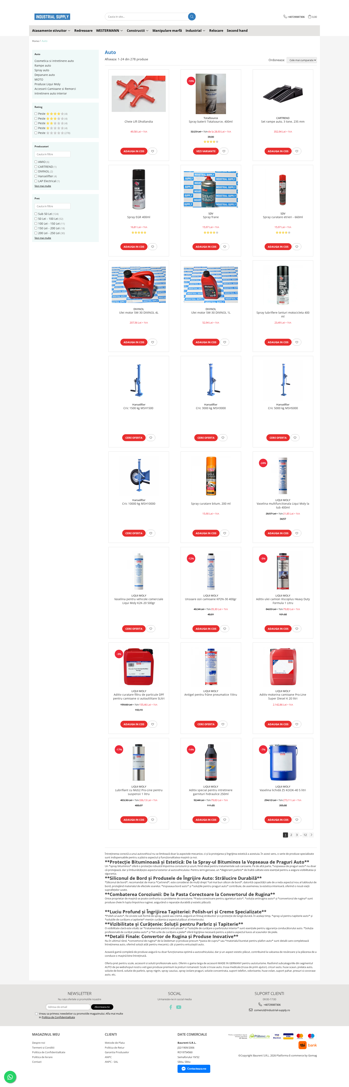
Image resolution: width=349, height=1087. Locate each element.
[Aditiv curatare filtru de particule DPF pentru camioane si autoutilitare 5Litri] (139, 667)
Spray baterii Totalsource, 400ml (211, 121)
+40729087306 (272, 1004)
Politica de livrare (42, 1057)
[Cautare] (192, 16)
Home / (36, 41)
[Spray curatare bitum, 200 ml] (211, 476)
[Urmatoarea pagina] (311, 835)
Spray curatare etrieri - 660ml (283, 217)
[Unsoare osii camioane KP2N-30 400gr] (211, 571)
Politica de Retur (114, 1047)
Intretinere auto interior (51, 93)
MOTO (39, 79)
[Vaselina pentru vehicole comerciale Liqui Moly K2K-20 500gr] (139, 571)
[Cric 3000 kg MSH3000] (211, 380)
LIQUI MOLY (282, 500)
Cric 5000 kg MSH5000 (283, 408)
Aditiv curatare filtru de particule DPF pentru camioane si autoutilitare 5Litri (139, 696)
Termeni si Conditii (43, 1047)
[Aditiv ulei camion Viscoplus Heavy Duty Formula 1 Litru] (283, 571)
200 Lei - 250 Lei (49, 233)
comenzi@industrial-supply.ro (271, 1010)
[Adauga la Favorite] (152, 151)
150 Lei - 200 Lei (49, 228)
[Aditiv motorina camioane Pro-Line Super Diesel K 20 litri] (283, 667)
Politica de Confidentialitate (58, 1017)
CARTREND (45, 167)
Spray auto (42, 70)
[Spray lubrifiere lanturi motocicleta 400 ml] (283, 285)
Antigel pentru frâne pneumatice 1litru (210, 694)
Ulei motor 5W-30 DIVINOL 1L (210, 312)
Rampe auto (43, 65)
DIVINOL (43, 171)
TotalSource (211, 118)
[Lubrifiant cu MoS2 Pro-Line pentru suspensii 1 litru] (139, 762)
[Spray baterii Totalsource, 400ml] (211, 94)
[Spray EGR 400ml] (139, 189)
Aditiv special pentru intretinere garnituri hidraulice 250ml (210, 792)
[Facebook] (170, 1007)
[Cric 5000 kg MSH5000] (283, 380)
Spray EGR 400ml (138, 217)
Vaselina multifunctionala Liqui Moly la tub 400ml (283, 505)
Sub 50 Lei (45, 214)
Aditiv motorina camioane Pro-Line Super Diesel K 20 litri (283, 696)
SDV (210, 213)
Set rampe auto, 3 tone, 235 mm (283, 121)
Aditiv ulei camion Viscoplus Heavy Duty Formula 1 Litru (283, 601)
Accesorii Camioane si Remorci (55, 89)
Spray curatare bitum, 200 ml (211, 503)
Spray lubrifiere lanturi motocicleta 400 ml (282, 314)
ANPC (108, 1057)
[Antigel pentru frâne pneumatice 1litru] (211, 667)
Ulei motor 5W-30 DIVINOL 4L (138, 312)
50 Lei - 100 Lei (48, 219)
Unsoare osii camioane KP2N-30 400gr (211, 599)
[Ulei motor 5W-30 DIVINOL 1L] (211, 285)
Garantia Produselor (117, 1052)
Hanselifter (45, 176)
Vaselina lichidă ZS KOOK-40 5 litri (283, 790)
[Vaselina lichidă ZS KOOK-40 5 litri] (283, 762)
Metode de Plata (115, 1043)
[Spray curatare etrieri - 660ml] (283, 189)
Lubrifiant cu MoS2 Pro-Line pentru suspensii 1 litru (139, 792)
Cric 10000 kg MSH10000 (138, 503)
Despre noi (38, 1043)
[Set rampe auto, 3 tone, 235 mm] (283, 94)
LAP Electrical (47, 181)
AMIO (42, 162)
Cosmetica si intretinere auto (54, 61)
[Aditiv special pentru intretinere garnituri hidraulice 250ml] (211, 762)
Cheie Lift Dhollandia (139, 121)
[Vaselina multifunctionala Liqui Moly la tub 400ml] (283, 476)
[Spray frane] (211, 189)
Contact (37, 1062)
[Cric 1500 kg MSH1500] (139, 380)
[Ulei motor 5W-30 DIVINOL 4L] (139, 285)
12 (305, 835)
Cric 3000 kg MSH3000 (211, 408)
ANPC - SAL (111, 1062)
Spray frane (211, 217)
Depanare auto (45, 75)
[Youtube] (178, 1007)
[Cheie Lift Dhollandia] (139, 94)
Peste (42, 114)
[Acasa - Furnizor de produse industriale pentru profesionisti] (52, 16)
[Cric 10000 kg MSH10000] (139, 476)
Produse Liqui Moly (47, 84)
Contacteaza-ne (196, 1068)
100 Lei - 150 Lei (49, 223)
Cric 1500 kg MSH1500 (138, 408)
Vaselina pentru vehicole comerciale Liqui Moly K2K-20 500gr (138, 601)
